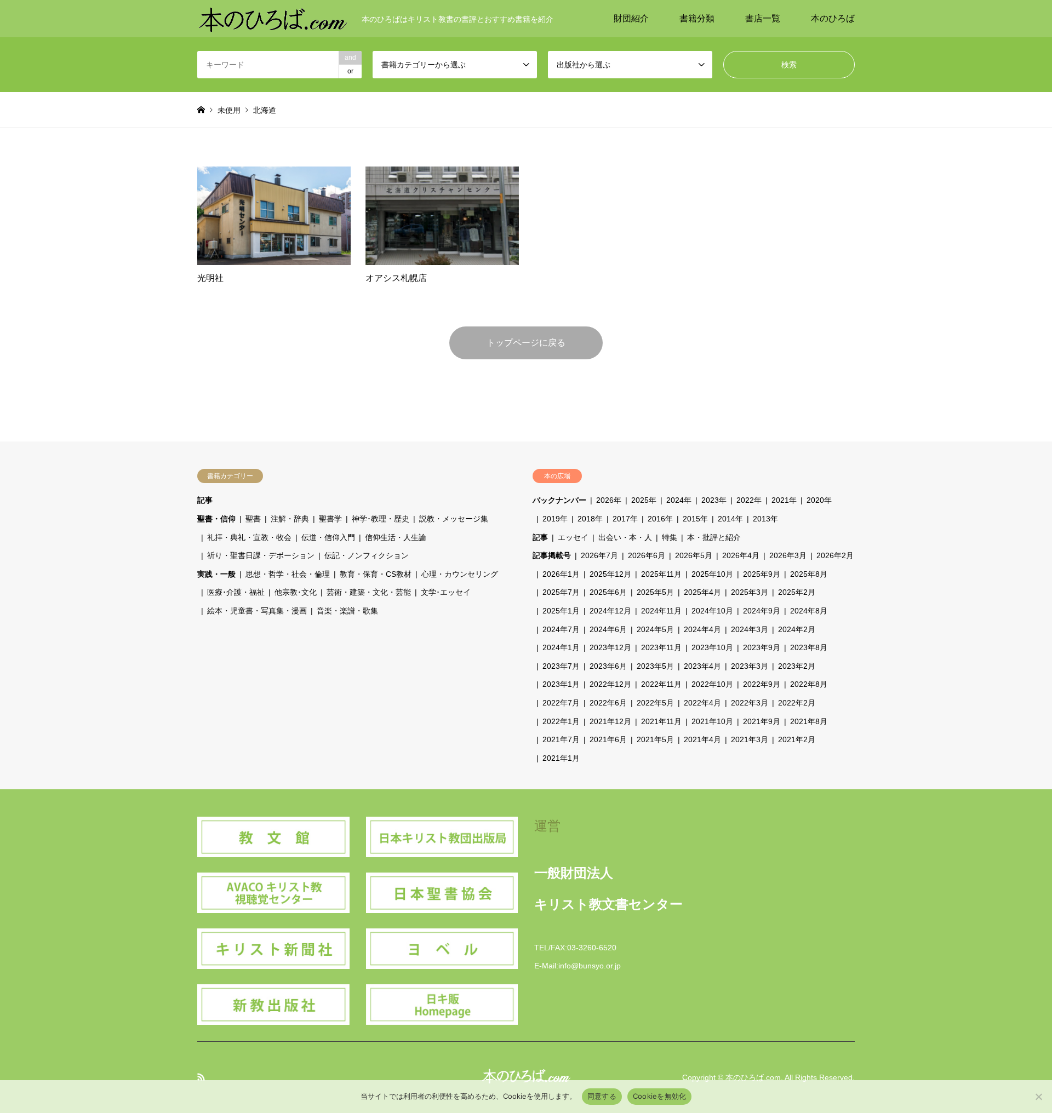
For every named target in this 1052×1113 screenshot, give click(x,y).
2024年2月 (796, 629)
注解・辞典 (290, 518)
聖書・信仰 (216, 518)
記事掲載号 (552, 555)
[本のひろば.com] (272, 18)
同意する (601, 1096)
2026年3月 (788, 555)
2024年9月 (761, 610)
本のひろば (833, 18)
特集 (669, 537)
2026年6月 (646, 555)
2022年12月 (610, 684)
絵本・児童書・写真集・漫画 (257, 610)
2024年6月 (608, 629)
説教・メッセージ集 (453, 518)
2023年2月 (796, 666)
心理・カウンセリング (459, 574)
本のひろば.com (753, 1077)
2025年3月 (749, 592)
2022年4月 (702, 702)
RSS (201, 1077)
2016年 (660, 518)
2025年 (643, 500)
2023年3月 (749, 666)
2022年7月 (561, 702)
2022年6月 (608, 702)
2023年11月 (661, 647)
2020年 (819, 500)
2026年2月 (835, 555)
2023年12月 (610, 647)
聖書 (253, 518)
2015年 (695, 518)
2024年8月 (808, 610)
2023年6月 (608, 666)
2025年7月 (561, 592)
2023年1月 (561, 684)
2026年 (608, 500)
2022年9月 (761, 684)
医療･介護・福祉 (236, 592)
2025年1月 (561, 610)
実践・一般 (216, 574)
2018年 (590, 518)
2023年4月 (702, 666)
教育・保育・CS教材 (375, 574)
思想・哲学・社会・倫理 (287, 574)
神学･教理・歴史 (380, 518)
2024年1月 (561, 647)
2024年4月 (702, 629)
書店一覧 (762, 18)
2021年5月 (655, 739)
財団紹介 (631, 18)
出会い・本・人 (625, 537)
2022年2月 (796, 702)
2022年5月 (655, 702)
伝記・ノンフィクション (366, 555)
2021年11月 (661, 721)
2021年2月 (796, 739)
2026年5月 (693, 555)
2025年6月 (608, 592)
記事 (205, 500)
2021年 (784, 500)
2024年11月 (661, 610)
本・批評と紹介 (714, 537)
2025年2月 (796, 592)
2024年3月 (749, 629)
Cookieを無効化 (660, 1096)
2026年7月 (599, 555)
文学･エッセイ (446, 592)
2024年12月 (610, 610)
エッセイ (573, 537)
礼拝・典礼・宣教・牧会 (249, 537)
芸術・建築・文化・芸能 (369, 592)
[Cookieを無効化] (1038, 1096)
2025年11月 (661, 574)
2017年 (625, 518)
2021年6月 (608, 739)
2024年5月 (655, 629)
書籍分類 (696, 18)
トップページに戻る (526, 342)
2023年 (714, 500)
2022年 (749, 500)
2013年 (765, 518)
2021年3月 (749, 739)
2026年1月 (561, 574)
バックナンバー (559, 500)
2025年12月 (610, 574)
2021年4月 (702, 739)
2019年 (555, 518)
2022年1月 (561, 721)
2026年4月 (740, 555)
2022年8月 (808, 684)
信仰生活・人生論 (395, 537)
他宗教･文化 (296, 592)
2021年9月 (761, 721)
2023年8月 (808, 647)
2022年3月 (749, 702)
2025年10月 (712, 574)
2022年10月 (712, 684)
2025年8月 (808, 574)
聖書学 (330, 518)
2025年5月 (655, 592)
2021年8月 (808, 721)
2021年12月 (610, 721)
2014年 (730, 518)
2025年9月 (761, 574)
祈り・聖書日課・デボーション (261, 555)
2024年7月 (561, 629)
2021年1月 (561, 758)
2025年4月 (702, 592)
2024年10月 (712, 610)
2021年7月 (561, 739)
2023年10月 (712, 647)
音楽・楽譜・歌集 (347, 610)
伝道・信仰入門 (328, 537)
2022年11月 (661, 684)
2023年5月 (655, 666)
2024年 (678, 500)
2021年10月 (712, 721)
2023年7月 (561, 666)
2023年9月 (761, 647)
